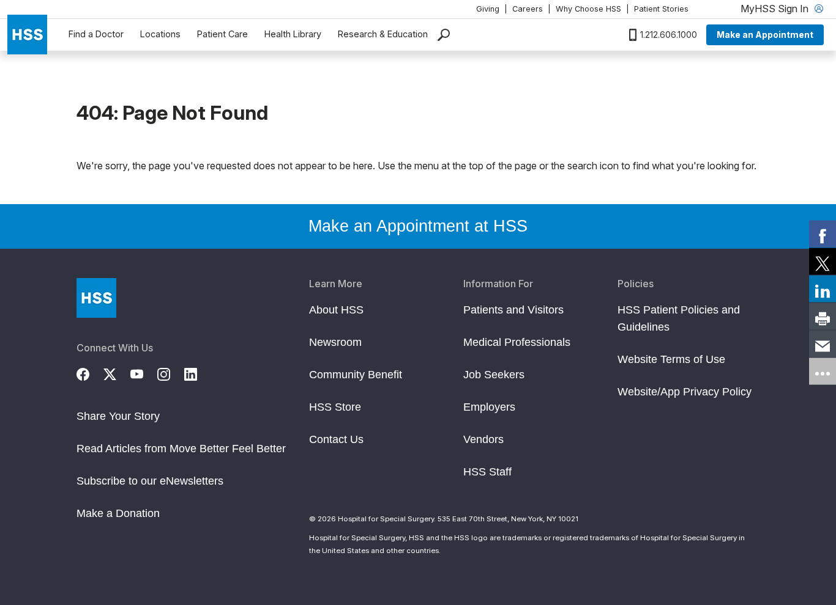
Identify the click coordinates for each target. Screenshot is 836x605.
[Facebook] (90, 372)
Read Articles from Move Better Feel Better (181, 448)
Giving (487, 8)
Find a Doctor (96, 34)
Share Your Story (118, 416)
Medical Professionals (516, 342)
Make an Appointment (765, 34)
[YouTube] (143, 372)
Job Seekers (493, 375)
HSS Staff (487, 472)
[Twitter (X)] (116, 372)
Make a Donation (118, 513)
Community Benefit (355, 375)
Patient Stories (661, 8)
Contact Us (336, 439)
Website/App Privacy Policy (685, 392)
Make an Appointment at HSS (418, 226)
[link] (822, 234)
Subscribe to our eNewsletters (150, 481)
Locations (160, 34)
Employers (489, 407)
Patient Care (222, 34)
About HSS (336, 310)
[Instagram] (170, 372)
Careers (527, 8)
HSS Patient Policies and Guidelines (679, 318)
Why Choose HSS (588, 8)
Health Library (292, 34)
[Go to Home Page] (96, 298)
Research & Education (383, 34)
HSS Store (335, 407)
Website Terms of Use (671, 359)
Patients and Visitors (513, 310)
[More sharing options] (822, 371)
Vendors (483, 439)
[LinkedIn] (197, 372)
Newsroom (335, 342)
